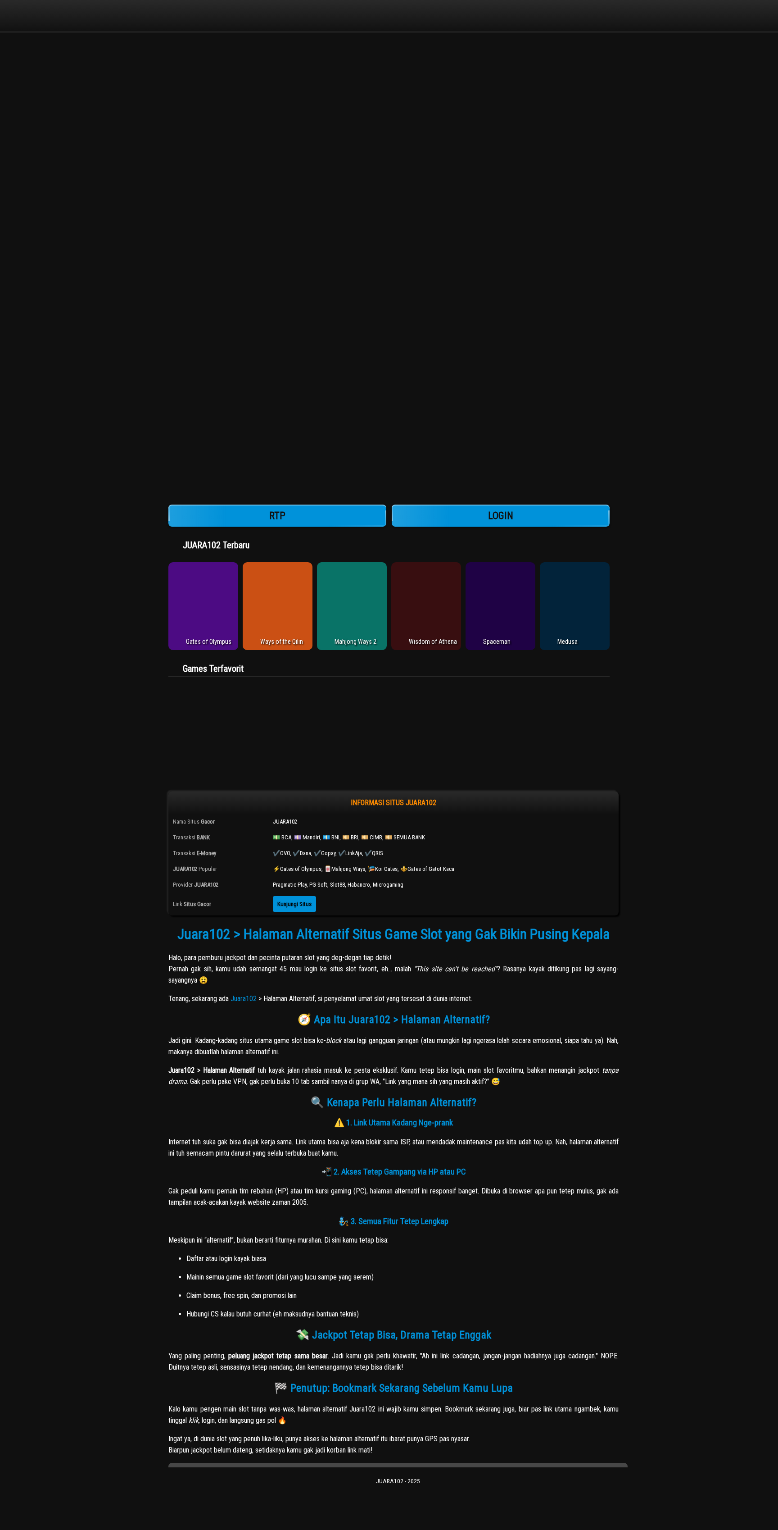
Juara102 (244, 998)
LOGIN (500, 515)
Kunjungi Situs (294, 904)
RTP (277, 515)
